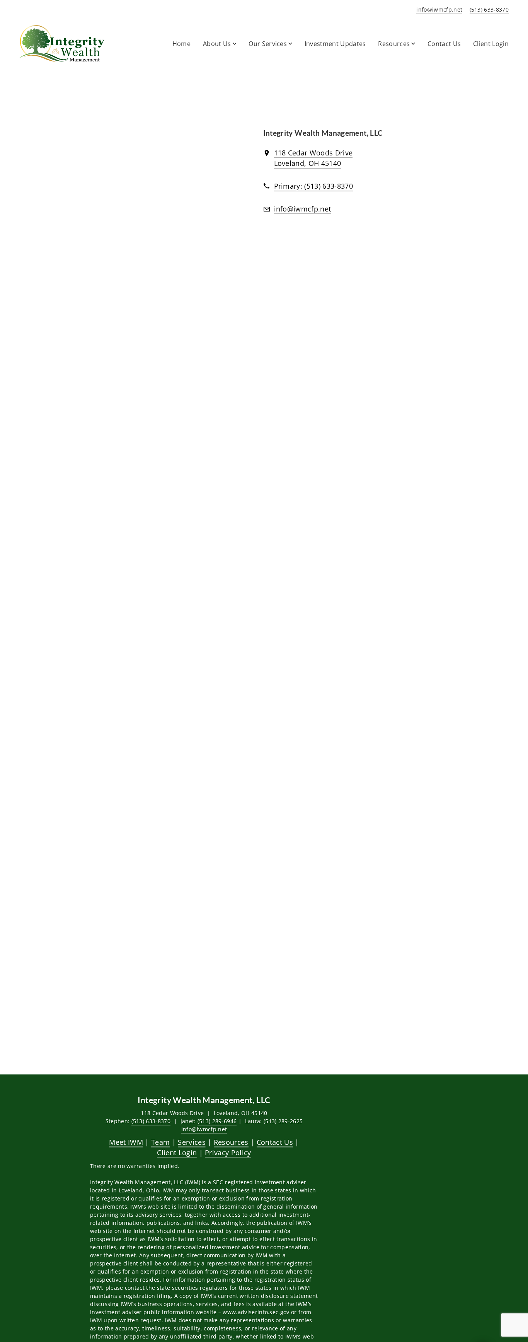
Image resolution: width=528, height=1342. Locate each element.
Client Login (491, 43)
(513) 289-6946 (217, 1121)
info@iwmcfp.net (204, 1129)
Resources (231, 1142)
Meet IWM (126, 1142)
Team (160, 1142)
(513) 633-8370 (150, 1121)
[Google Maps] (159, 186)
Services (192, 1142)
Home (181, 43)
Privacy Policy (228, 1152)
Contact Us (444, 43)
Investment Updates (335, 43)
